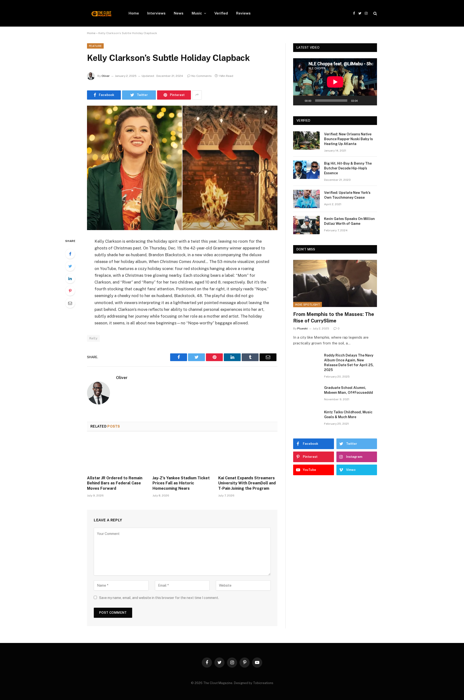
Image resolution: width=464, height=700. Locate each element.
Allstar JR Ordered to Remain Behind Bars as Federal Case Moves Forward (114, 483)
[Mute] (363, 100)
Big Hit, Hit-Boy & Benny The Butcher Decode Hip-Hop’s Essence (348, 168)
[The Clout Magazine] (101, 13)
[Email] (70, 303)
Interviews (156, 13)
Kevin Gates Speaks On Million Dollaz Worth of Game (349, 221)
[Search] (374, 13)
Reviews (243, 13)
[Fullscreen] (370, 100)
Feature (95, 45)
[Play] (299, 100)
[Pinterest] (70, 291)
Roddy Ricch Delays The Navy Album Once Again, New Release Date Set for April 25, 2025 (349, 362)
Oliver (106, 76)
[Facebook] (70, 254)
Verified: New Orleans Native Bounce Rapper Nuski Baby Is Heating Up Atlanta (348, 139)
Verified (221, 13)
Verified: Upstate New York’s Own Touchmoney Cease (347, 195)
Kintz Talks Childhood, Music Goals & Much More (348, 414)
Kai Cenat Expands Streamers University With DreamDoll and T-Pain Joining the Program (247, 483)
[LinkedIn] (70, 278)
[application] (335, 81)
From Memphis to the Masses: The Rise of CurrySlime (333, 317)
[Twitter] (70, 266)
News (178, 13)
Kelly (93, 338)
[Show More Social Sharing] (197, 95)
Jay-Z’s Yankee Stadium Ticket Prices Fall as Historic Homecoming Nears (181, 483)
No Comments (201, 76)
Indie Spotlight (307, 304)
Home (134, 13)
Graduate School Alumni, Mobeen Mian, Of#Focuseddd (348, 390)
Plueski (302, 328)
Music (197, 13)
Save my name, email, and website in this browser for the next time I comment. (159, 598)
